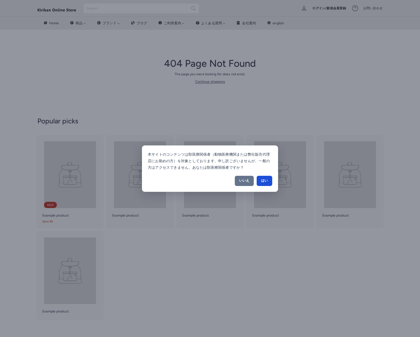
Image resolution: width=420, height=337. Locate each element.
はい (264, 180)
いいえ (244, 180)
